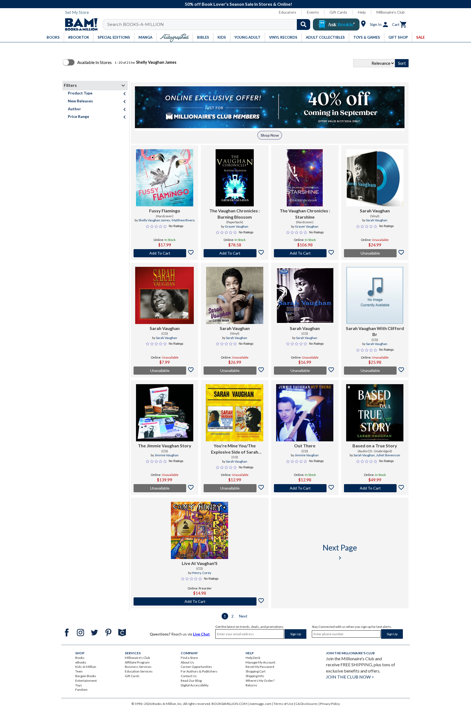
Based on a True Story (374, 445)
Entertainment (86, 681)
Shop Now (270, 135)
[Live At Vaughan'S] (200, 530)
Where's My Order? (260, 681)
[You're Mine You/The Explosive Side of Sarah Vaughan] (234, 413)
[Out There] (305, 413)
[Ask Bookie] (336, 24)
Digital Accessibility (195, 685)
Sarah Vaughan (375, 210)
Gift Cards (338, 12)
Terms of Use (283, 704)
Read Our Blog (191, 681)
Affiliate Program (137, 662)
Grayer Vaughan (236, 226)
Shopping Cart (255, 671)
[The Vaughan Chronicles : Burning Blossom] (234, 178)
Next (243, 616)
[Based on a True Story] (375, 413)
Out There (304, 445)
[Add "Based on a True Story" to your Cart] (375, 488)
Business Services (138, 667)
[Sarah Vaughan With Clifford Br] (375, 295)
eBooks (80, 662)
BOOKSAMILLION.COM (229, 704)
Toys (78, 685)
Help (362, 12)
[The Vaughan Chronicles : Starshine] (304, 178)
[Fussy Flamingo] (165, 178)
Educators (287, 12)
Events (313, 12)
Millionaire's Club (390, 12)
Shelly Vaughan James (154, 220)
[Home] (80, 24)
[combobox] (210, 24)
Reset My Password (260, 667)
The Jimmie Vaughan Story (164, 445)
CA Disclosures (306, 704)
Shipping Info (255, 676)
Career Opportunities (196, 667)
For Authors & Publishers (199, 671)
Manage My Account (260, 662)
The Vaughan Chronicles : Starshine (305, 213)
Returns (251, 685)
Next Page (340, 552)
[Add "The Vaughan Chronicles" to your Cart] (234, 253)
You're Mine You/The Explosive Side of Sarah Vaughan (234, 449)
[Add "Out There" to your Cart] (305, 488)
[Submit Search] (303, 24)
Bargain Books (85, 676)
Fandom (81, 689)
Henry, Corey (201, 573)
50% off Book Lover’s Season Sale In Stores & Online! (238, 4)
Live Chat (201, 634)
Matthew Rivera (183, 220)
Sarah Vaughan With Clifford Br (375, 331)
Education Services (139, 671)
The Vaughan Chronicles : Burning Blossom (234, 213)
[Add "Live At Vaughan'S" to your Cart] (200, 601)
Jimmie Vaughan (167, 455)
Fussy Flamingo (164, 210)
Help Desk (253, 658)
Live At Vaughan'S (200, 563)
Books (79, 658)
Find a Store (189, 658)
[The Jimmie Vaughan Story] (165, 413)
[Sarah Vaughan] (375, 178)
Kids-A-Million (85, 667)
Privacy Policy (330, 704)
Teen (79, 671)
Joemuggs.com (260, 704)
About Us (187, 662)
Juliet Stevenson (388, 455)
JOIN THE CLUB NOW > (350, 676)
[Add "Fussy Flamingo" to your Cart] (164, 253)
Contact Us (189, 676)
